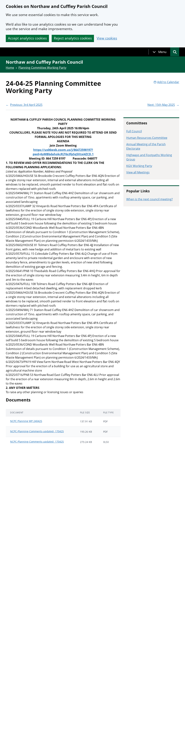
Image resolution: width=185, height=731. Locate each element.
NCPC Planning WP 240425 (26, 421)
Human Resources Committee (146, 138)
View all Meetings (138, 172)
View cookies (107, 38)
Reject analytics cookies (73, 38)
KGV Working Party (139, 166)
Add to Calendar (168, 82)
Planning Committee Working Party (42, 68)
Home (10, 68)
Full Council (134, 131)
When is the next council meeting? (149, 199)
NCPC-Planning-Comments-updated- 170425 (37, 431)
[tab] (159, 51)
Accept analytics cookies (27, 38)
